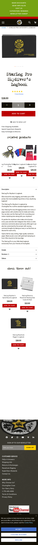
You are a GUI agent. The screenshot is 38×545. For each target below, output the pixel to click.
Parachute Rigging (9, 468)
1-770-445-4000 (8, 491)
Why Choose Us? (8, 483)
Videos (4, 258)
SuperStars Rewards (9, 471)
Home (4, 28)
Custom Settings (19, 535)
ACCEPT (19, 529)
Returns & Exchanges (10, 465)
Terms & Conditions (9, 494)
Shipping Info (7, 462)
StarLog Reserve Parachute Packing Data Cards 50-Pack (27, 298)
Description (5, 189)
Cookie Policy (28, 523)
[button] (15, 66)
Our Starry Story (8, 488)
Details (4, 250)
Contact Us (6, 474)
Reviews (5, 254)
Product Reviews (19, 94)
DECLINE (18, 540)
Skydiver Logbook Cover (10, 164)
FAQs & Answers (8, 459)
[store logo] (19, 22)
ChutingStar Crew (8, 485)
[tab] (19, 189)
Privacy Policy (7, 497)
